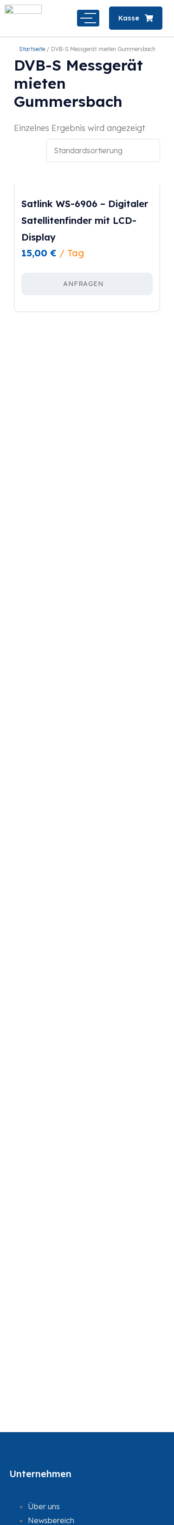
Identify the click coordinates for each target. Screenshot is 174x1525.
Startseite (32, 49)
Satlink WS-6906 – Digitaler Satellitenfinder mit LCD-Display (84, 220)
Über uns (44, 1506)
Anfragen (83, 284)
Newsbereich (51, 1520)
